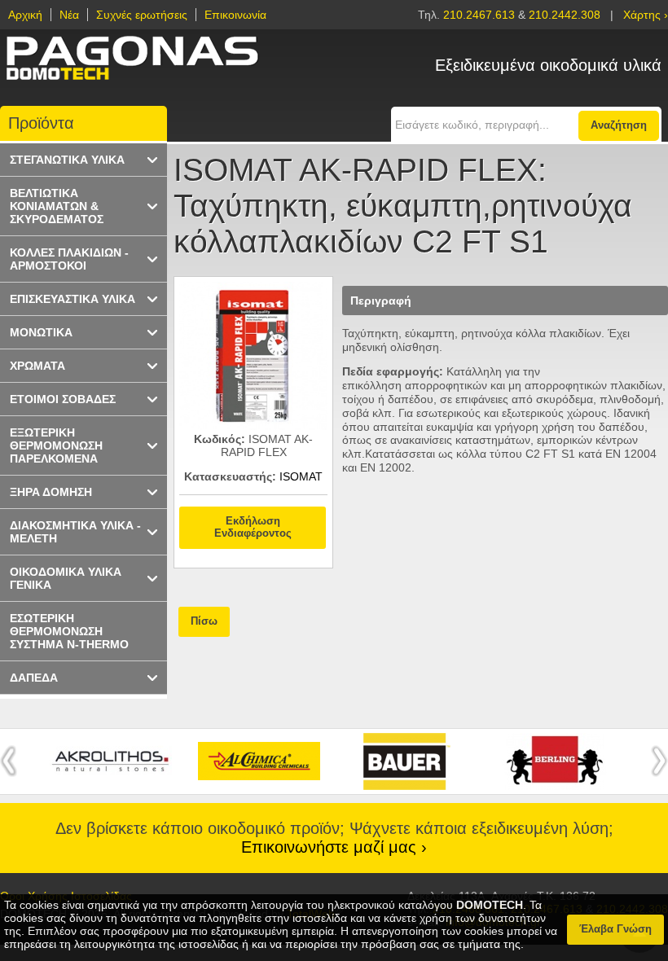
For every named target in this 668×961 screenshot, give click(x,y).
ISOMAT (301, 476)
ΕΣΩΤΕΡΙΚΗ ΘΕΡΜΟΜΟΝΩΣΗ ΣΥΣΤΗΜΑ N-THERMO (69, 631)
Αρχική (25, 14)
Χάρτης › (645, 14)
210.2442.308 (564, 14)
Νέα (69, 14)
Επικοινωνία (235, 14)
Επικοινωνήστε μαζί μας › (334, 847)
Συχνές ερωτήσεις (141, 14)
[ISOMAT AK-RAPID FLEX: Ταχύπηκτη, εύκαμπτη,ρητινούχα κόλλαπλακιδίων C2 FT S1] (253, 425)
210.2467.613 (480, 14)
